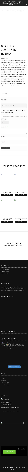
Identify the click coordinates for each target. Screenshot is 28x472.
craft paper (11, 60)
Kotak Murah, (22, 290)
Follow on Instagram (14, 366)
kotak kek (15, 67)
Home (4, 11)
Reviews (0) (5, 93)
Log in (3, 378)
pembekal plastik (15, 81)
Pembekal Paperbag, (6, 287)
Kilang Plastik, (9, 290)
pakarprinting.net (11, 2)
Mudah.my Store (5, 269)
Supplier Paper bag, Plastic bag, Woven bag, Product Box (11, 4)
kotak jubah (10, 67)
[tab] (5, 93)
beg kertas (6, 60)
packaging (3, 72)
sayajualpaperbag (7, 85)
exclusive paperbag (7, 62)
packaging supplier (20, 72)
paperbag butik (14, 74)
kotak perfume (17, 69)
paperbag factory (23, 74)
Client (7, 11)
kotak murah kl (10, 69)
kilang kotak (22, 62)
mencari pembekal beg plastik (18, 71)
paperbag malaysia (5, 76)
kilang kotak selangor (10, 65)
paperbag (8, 74)
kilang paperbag (19, 65)
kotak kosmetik (21, 67)
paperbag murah (14, 76)
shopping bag (15, 85)
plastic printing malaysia (17, 83)
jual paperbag (16, 62)
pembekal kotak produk (18, 78)
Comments (5, 382)
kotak (6, 67)
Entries (4, 380)
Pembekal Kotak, (18, 288)
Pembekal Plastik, (10, 288)
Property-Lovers (4, 273)
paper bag (3, 74)
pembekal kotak (9, 78)
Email (2, 142)
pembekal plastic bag (6, 81)
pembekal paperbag (5, 79)
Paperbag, (13, 287)
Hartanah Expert (5, 271)
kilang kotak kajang (5, 64)
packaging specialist (10, 72)
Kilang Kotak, (15, 290)
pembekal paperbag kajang (17, 79)
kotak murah (4, 69)
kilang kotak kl (13, 64)
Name (3, 136)
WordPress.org (5, 385)
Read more (7, 194)
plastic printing (8, 83)
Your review (4, 127)
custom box (17, 60)
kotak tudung (8, 71)
